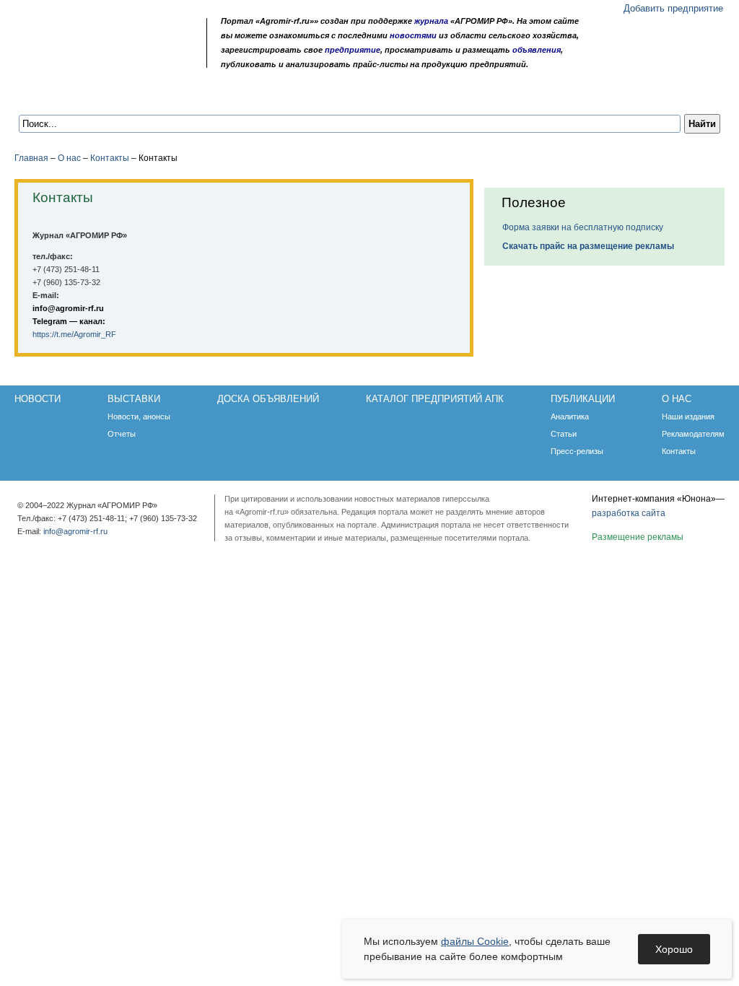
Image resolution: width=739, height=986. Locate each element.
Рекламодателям (693, 433)
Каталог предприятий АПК (362, 95)
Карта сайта (119, 60)
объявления (536, 49)
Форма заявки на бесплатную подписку (582, 227)
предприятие (352, 49)
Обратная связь (101, 60)
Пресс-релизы (577, 451)
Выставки (124, 95)
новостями (413, 35)
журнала (431, 21)
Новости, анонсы (139, 416)
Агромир (106, 33)
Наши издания (688, 416)
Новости (52, 95)
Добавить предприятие (673, 8)
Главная (31, 158)
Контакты (109, 158)
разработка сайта (628, 513)
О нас (555, 95)
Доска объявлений (222, 95)
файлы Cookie (475, 941)
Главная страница (82, 60)
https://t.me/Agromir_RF (74, 334)
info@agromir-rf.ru (68, 308)
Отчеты (122, 433)
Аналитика (570, 416)
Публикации (485, 95)
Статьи (564, 433)
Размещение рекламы (637, 537)
